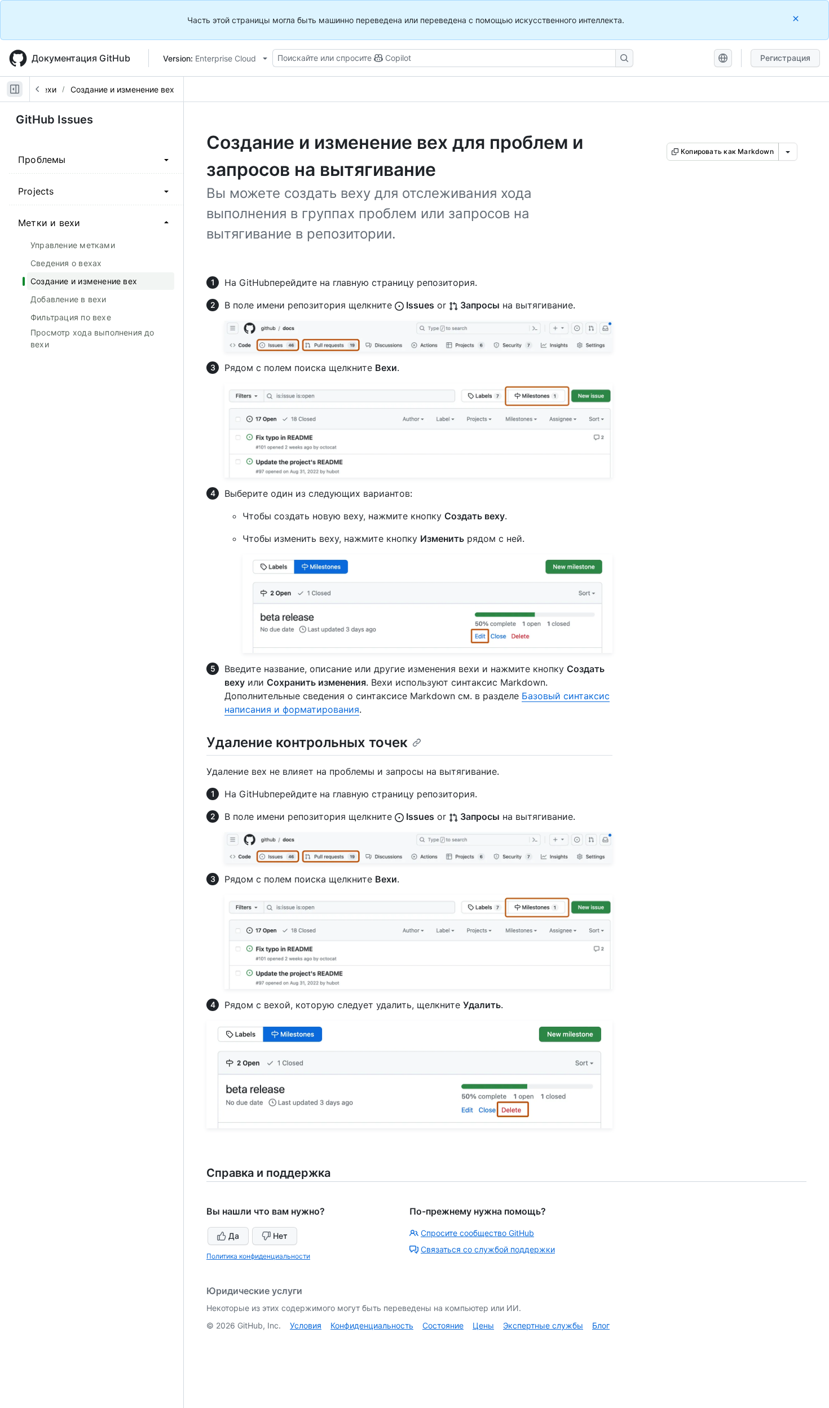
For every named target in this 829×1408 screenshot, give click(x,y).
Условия (305, 1325)
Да (233, 1236)
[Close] (797, 18)
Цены (483, 1325)
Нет (280, 1236)
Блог (601, 1325)
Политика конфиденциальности (258, 1256)
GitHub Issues (54, 119)
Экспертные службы (543, 1325)
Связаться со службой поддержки (488, 1249)
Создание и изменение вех (122, 89)
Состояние (443, 1325)
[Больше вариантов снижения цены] (787, 152)
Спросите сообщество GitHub (477, 1233)
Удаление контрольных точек (307, 742)
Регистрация (785, 58)
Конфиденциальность (371, 1325)
